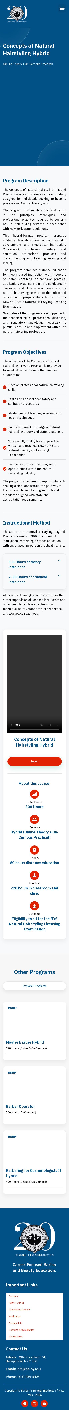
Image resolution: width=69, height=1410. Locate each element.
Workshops (15, 1316)
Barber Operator (20, 1106)
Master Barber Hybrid (25, 1042)
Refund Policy (15, 1336)
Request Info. (16, 1323)
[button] (62, 8)
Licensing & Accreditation (21, 1329)
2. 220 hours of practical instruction (28, 579)
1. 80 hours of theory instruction (25, 564)
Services (13, 1296)
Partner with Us (16, 1302)
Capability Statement (19, 1309)
